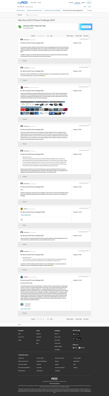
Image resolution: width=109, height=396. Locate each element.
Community (77, 2)
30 (78, 280)
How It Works (33, 2)
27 (77, 212)
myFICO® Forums (29, 7)
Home (19, 333)
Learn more (67, 386)
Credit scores (21, 358)
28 (77, 235)
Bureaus (57, 361)
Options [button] (90, 10)
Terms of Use (57, 337)
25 (77, 154)
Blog (37, 343)
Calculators (57, 370)
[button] (90, 37)
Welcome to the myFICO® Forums (34, 10)
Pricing (39, 2)
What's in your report (59, 358)
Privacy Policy (57, 343)
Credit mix (39, 364)
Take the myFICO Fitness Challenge (26, 308)
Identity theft (76, 361)
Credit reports (40, 370)
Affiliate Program (58, 346)
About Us (56, 333)
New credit (39, 367)
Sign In (89, 6)
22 (77, 71)
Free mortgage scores (26, 214)
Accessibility (57, 349)
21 (77, 43)
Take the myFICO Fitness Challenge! (52, 10)
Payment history (21, 370)
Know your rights (77, 358)
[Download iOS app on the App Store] (76, 334)
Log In (88, 2)
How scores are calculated (24, 367)
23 (77, 90)
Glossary (75, 367)
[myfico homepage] (23, 3)
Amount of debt (40, 358)
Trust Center (57, 340)
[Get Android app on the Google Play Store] (76, 338)
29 (77, 254)
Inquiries (57, 364)
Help (85, 6)
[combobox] (59, 14)
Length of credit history (42, 361)
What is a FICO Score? (23, 361)
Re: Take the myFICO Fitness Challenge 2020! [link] (73, 10)
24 (77, 129)
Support (83, 2)
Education (71, 2)
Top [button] (20, 324)
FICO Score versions (22, 364)
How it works (21, 337)
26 (48, 35)
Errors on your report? (60, 367)
